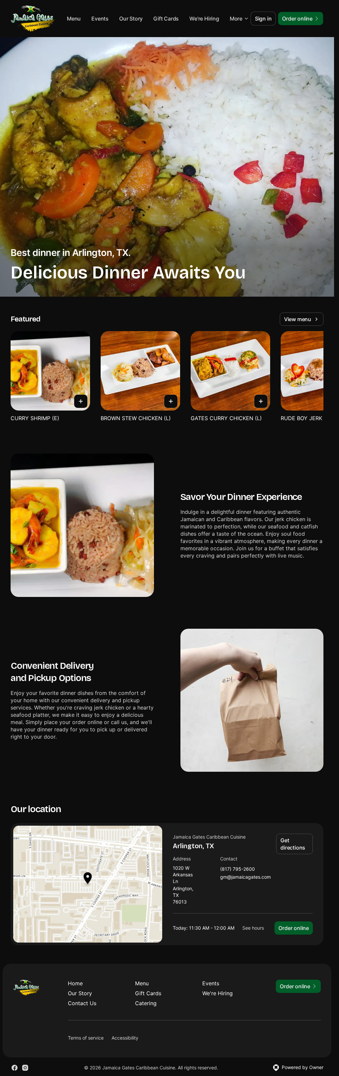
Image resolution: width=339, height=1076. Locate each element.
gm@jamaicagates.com (245, 877)
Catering (146, 1003)
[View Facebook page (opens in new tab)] (15, 1068)
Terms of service (86, 1038)
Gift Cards (202, 18)
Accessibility (125, 1038)
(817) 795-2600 (237, 869)
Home (75, 983)
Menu (109, 18)
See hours (253, 928)
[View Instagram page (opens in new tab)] (25, 1068)
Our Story (166, 18)
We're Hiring (217, 993)
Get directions (292, 844)
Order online (293, 928)
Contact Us (82, 1003)
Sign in (263, 18)
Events (135, 18)
